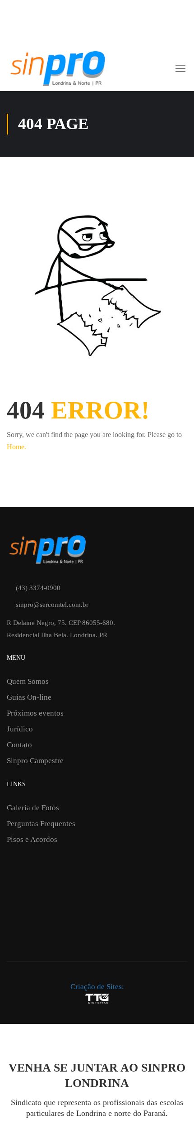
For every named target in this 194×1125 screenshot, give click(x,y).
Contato (19, 744)
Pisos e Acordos (32, 839)
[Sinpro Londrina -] (56, 68)
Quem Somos (28, 681)
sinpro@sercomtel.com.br (52, 604)
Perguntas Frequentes (41, 823)
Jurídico (20, 729)
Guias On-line (29, 697)
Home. (16, 447)
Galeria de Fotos (33, 807)
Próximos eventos (35, 713)
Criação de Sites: (97, 986)
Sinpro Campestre (35, 760)
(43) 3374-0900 (38, 587)
